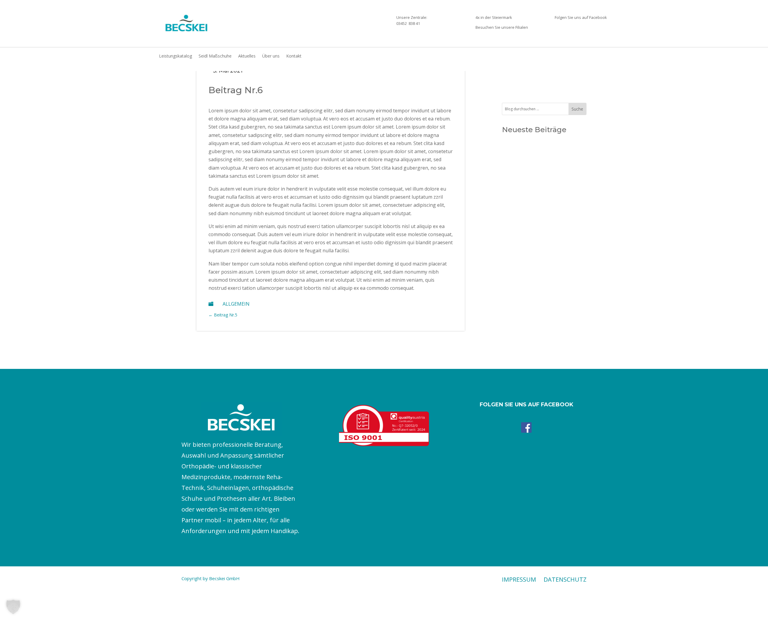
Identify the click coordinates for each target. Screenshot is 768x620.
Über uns (271, 56)
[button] (13, 607)
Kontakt (294, 56)
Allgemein (236, 304)
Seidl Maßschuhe (215, 56)
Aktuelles (247, 56)
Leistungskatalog (175, 56)
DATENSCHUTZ (565, 579)
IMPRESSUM (519, 579)
